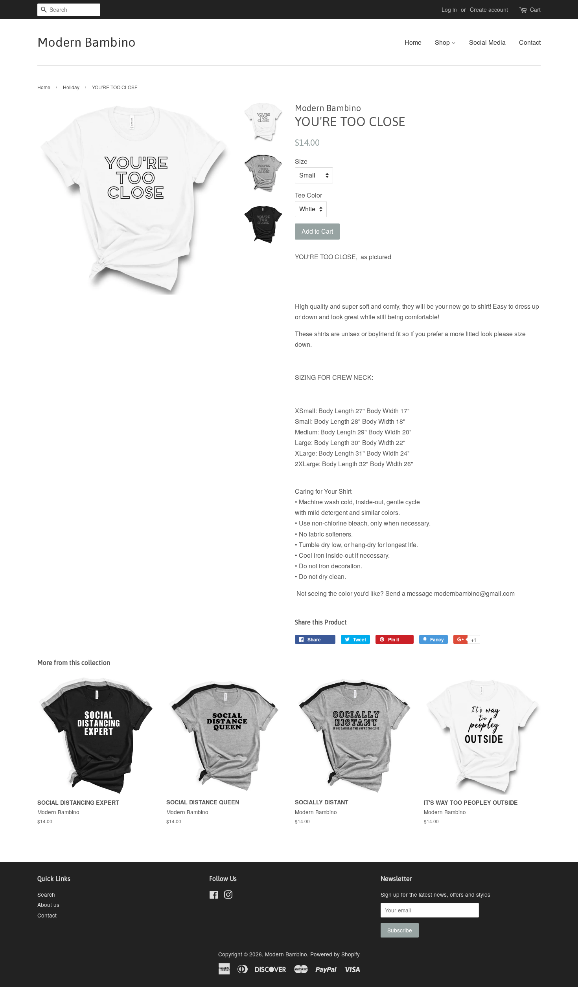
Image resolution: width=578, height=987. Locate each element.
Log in (449, 9)
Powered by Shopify (335, 954)
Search (46, 894)
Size (301, 161)
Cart (535, 9)
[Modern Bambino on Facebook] (213, 896)
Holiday (71, 87)
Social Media (487, 42)
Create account (489, 9)
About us (48, 904)
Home (413, 42)
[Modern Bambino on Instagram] (228, 896)
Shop (443, 42)
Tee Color (308, 195)
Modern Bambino (86, 42)
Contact (530, 42)
